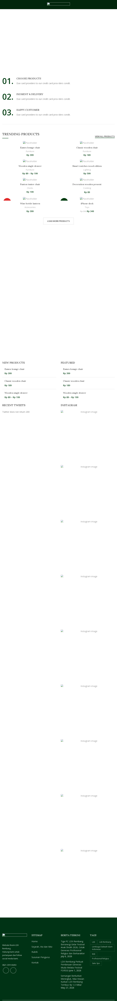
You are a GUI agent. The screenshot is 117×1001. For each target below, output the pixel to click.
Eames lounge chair (30, 147)
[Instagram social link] (6, 970)
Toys (87, 207)
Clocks (30, 188)
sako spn (96, 963)
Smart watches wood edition (87, 166)
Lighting (87, 169)
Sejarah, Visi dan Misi (42, 946)
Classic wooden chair (87, 147)
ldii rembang (105, 942)
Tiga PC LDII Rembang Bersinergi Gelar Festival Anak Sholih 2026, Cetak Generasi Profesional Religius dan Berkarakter (73, 947)
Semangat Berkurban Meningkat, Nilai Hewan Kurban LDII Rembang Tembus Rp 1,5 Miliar (72, 980)
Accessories (30, 207)
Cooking (87, 188)
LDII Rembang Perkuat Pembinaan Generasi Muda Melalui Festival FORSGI (72, 966)
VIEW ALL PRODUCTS (105, 136)
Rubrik (35, 951)
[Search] (113, 5)
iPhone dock (87, 203)
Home (35, 941)
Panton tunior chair (30, 184)
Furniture (30, 151)
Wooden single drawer (30, 166)
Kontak (35, 962)
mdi (93, 954)
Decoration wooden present (87, 184)
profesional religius (100, 958)
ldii (93, 942)
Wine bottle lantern (30, 203)
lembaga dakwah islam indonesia (102, 948)
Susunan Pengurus (41, 957)
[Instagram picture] (88, 437)
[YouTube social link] (13, 970)
